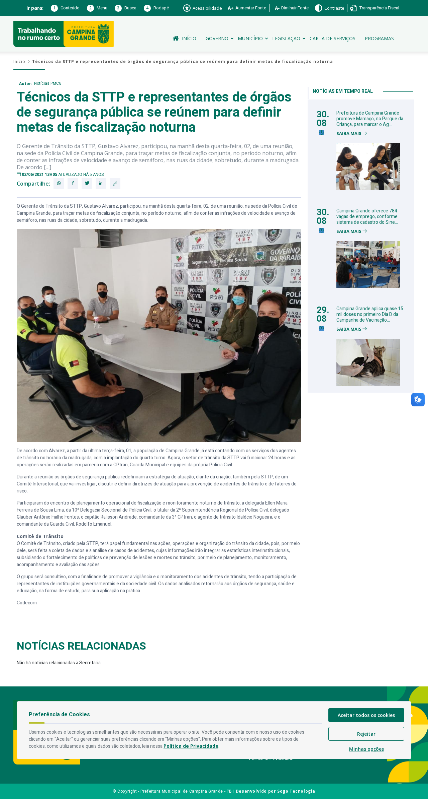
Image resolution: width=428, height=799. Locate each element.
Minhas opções (366, 749)
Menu (98, 8)
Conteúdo (66, 8)
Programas (379, 38)
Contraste (334, 8)
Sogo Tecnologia (296, 791)
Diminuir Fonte (295, 8)
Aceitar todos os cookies (366, 715)
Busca (126, 8)
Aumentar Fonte (250, 8)
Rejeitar (366, 734)
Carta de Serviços (332, 38)
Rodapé (157, 8)
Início (189, 38)
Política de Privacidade (191, 746)
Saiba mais (349, 133)
